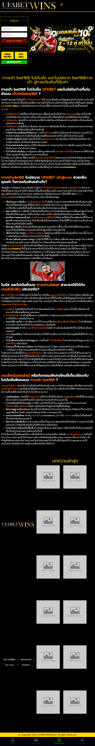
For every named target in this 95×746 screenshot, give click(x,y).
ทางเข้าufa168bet (68, 167)
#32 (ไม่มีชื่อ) (9, 659)
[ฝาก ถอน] (36, 740)
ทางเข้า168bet (14, 248)
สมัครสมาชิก (26, 659)
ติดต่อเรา (26, 665)
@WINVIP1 (59, 743)
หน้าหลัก (82, 743)
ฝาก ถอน (9, 665)
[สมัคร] (13, 740)
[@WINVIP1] (59, 740)
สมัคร (12, 743)
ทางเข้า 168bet (12, 106)
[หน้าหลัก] (82, 740)
